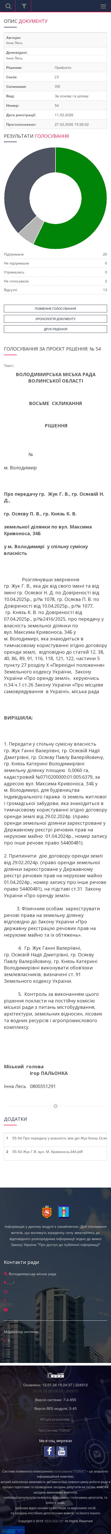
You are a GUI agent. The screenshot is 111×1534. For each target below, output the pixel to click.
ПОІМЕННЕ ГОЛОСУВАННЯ (55, 308)
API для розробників (55, 1419)
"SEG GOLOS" (54, 1521)
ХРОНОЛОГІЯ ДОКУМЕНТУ (55, 318)
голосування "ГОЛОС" (70, 1471)
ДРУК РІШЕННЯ (55, 329)
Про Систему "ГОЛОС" (54, 1430)
